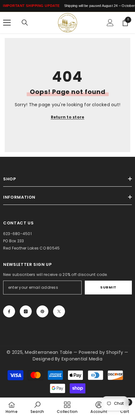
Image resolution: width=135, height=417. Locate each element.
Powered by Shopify (102, 352)
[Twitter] (59, 311)
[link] (37, 407)
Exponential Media (82, 359)
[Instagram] (26, 311)
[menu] (7, 22)
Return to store (67, 117)
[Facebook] (9, 311)
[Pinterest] (42, 311)
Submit (108, 287)
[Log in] (110, 22)
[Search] (25, 22)
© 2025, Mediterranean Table (40, 352)
